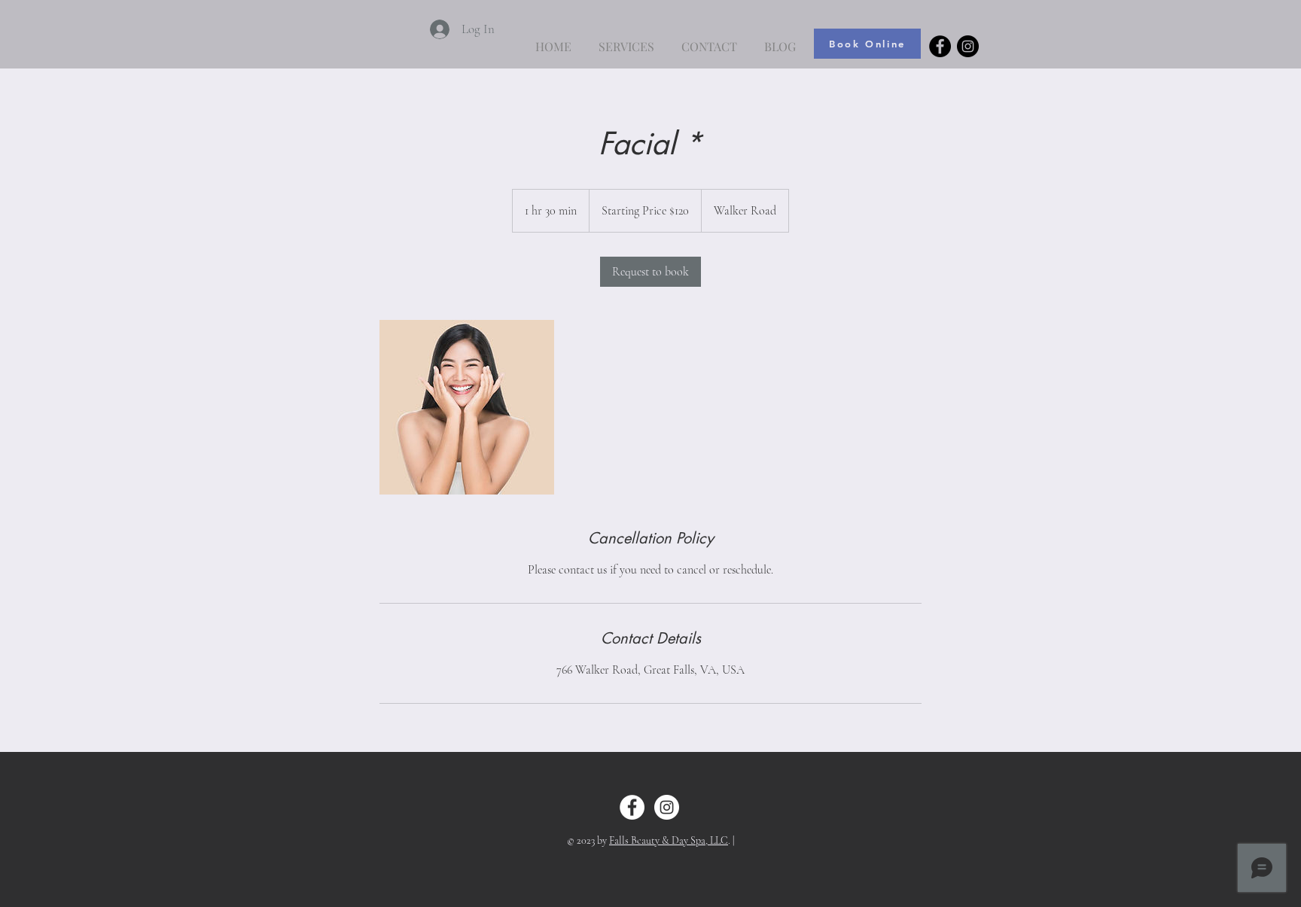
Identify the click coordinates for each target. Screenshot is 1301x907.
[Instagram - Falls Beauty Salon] (968, 46)
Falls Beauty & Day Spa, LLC (668, 840)
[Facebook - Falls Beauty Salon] (940, 46)
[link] (650, 272)
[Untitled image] (466, 407)
